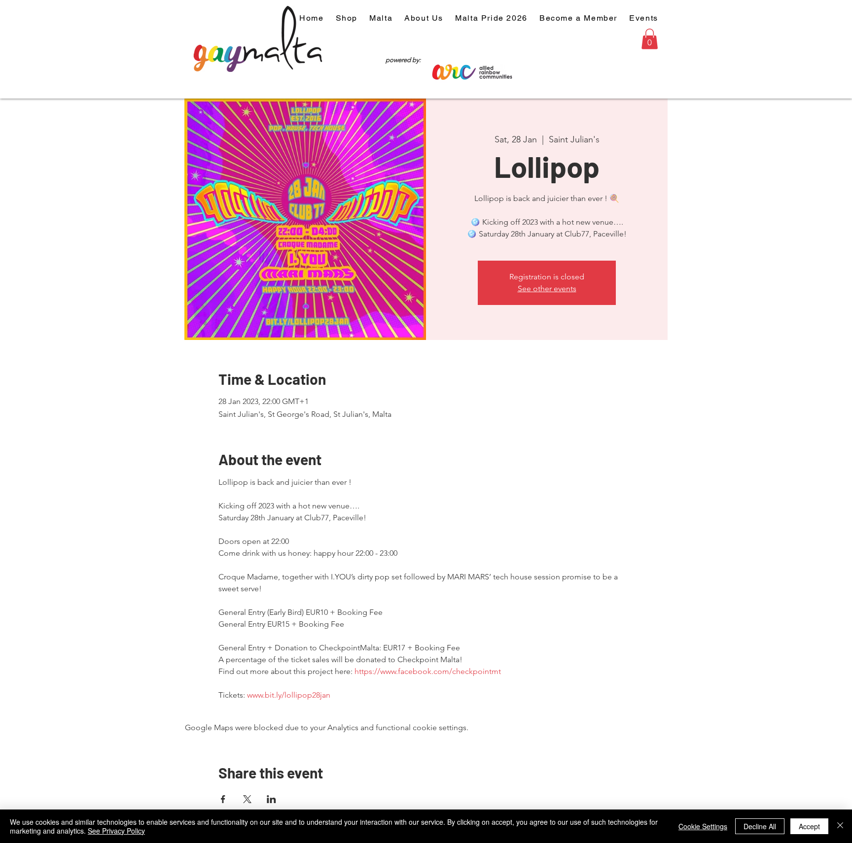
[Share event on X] (247, 799)
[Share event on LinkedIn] (271, 799)
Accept (809, 826)
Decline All (760, 826)
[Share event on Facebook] (223, 799)
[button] (649, 39)
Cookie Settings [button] (702, 826)
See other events (547, 288)
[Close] (840, 826)
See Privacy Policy (116, 831)
